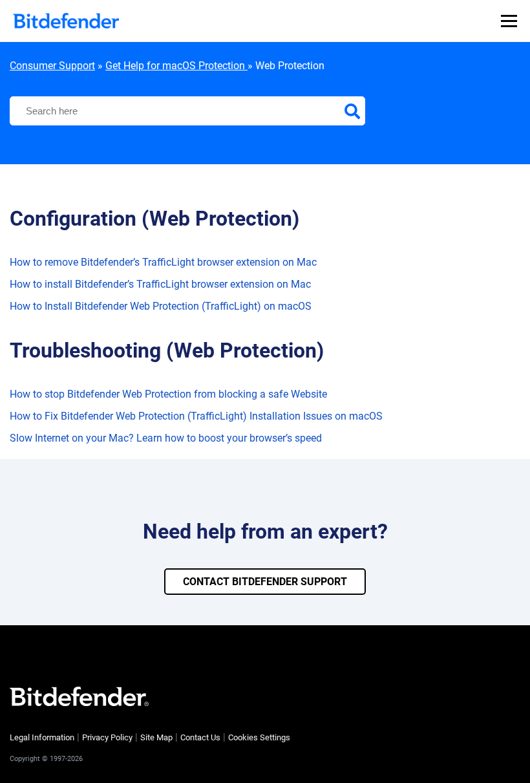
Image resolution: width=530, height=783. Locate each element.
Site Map (156, 737)
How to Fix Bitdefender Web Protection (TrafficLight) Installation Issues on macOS (196, 416)
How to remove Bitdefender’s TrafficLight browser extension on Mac (163, 262)
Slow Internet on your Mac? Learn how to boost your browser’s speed (166, 438)
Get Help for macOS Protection (176, 65)
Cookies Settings (259, 737)
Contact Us (200, 737)
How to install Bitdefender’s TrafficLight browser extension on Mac (160, 284)
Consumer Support (52, 65)
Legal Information (42, 737)
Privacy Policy (107, 737)
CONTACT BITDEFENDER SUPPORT (265, 581)
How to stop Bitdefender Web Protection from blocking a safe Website (168, 394)
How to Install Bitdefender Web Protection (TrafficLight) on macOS (161, 306)
